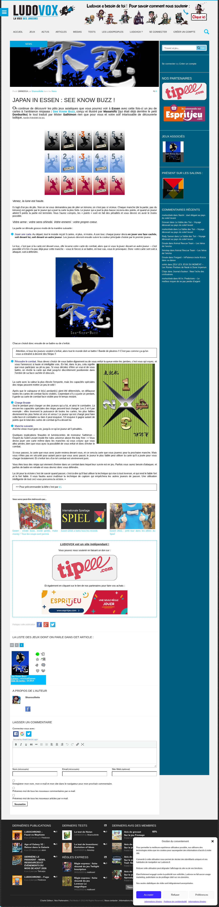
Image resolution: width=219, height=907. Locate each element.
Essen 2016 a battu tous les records (79, 530)
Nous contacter (111, 900)
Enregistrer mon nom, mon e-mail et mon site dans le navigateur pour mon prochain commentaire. (62, 783)
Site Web (121, 769)
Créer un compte (184, 32)
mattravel (91, 872)
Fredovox (46, 838)
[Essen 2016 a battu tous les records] (84, 516)
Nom (21, 769)
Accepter (148, 894)
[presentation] (16, 744)
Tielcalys (41, 871)
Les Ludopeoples (112, 32)
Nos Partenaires (61, 900)
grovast (137, 832)
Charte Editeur (46, 900)
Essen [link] (116, 108)
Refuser (175, 894)
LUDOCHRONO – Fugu (36, 877)
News (54, 91)
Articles (61, 32)
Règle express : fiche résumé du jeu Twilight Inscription (86, 866)
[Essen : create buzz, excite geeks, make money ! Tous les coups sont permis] (35, 516)
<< (12, 645)
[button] (212, 841)
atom (44, 850)
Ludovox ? (136, 32)
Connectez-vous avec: (24, 728)
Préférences (201, 894)
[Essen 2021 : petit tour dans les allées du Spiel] (132, 516)
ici (60, 486)
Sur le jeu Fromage (134, 835)
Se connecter (158, 32)
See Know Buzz (64, 111)
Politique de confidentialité (175, 901)
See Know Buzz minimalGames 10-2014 (23, 678)
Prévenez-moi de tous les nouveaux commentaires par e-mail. (44, 791)
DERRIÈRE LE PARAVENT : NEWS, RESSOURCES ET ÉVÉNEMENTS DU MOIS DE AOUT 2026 (35, 863)
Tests (91, 32)
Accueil (18, 32)
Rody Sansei (168, 236)
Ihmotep (165, 250)
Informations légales (153, 901)
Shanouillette (37, 91)
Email (70, 769)
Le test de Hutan (83, 832)
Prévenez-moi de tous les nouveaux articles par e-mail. (40, 798)
